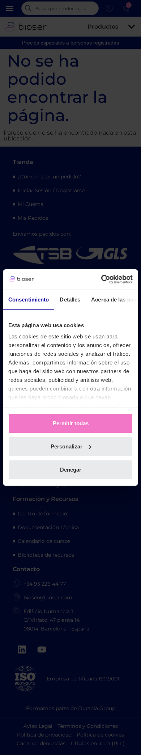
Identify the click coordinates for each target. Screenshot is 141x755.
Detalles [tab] (70, 299)
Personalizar (66, 446)
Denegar (70, 470)
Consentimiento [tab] (28, 299)
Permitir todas (71, 423)
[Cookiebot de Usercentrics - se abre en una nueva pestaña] (101, 279)
